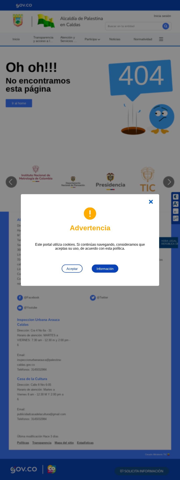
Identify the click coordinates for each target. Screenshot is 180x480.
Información (105, 269)
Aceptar (72, 269)
